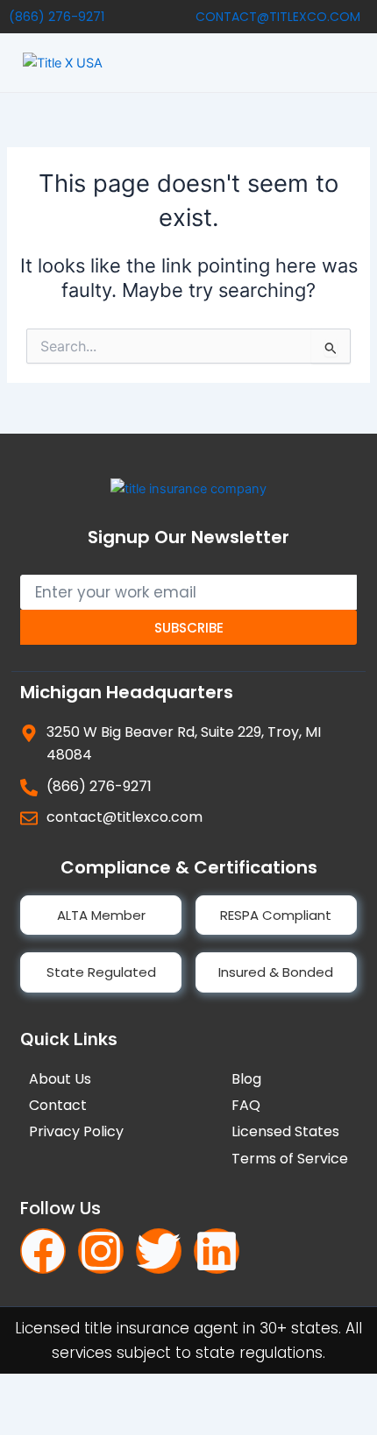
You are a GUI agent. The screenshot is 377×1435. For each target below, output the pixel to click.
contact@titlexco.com (278, 16)
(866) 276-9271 (56, 16)
